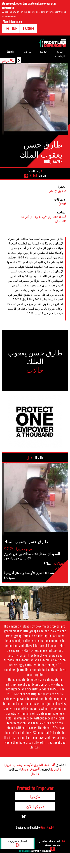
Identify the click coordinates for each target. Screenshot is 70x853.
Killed (33, 176)
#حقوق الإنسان (57, 191)
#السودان (60, 221)
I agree (28, 28)
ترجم (5, 60)
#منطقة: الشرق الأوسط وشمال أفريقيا (43, 217)
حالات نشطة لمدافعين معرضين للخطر (52, 842)
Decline (10, 28)
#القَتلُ (62, 204)
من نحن (27, 51)
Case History (34, 171)
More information (12, 21)
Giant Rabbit (47, 827)
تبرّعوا (43, 51)
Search (10, 51)
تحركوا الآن (35, 806)
